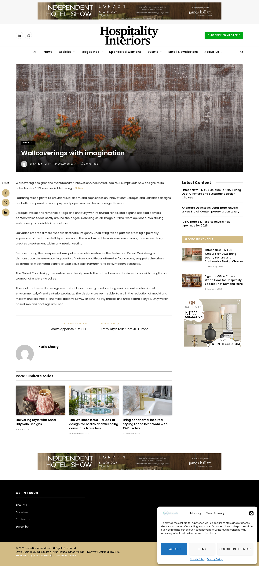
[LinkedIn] (5, 212)
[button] (251, 513)
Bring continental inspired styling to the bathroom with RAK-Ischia (145, 424)
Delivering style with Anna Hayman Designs (36, 422)
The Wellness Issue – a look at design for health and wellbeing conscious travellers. (93, 424)
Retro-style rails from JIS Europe (124, 329)
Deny (202, 549)
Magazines (90, 52)
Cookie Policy (197, 559)
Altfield (79, 188)
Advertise (22, 512)
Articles (65, 52)
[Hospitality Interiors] (129, 35)
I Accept (174, 549)
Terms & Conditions (65, 555)
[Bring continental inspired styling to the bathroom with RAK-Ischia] (147, 400)
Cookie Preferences (235, 549)
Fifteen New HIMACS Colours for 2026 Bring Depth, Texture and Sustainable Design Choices (211, 193)
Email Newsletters (183, 52)
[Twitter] (5, 202)
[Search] (241, 52)
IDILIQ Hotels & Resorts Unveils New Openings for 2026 (206, 223)
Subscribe (22, 527)
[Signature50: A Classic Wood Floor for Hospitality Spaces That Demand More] (192, 280)
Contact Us (23, 519)
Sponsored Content (125, 52)
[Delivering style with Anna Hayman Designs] (40, 400)
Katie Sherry (42, 163)
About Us (211, 52)
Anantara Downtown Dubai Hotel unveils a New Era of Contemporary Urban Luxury (210, 209)
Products (28, 142)
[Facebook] (5, 193)
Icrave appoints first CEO (68, 329)
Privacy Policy (215, 559)
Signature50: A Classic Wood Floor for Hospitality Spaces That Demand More (224, 280)
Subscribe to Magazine (224, 35)
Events (153, 52)
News (48, 52)
